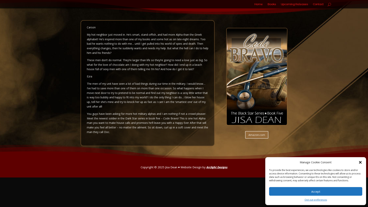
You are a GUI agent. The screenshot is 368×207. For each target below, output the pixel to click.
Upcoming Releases (294, 4)
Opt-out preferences (316, 199)
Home (258, 4)
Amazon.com (256, 135)
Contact (318, 4)
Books (272, 4)
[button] (360, 162)
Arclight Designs (217, 167)
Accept (315, 191)
